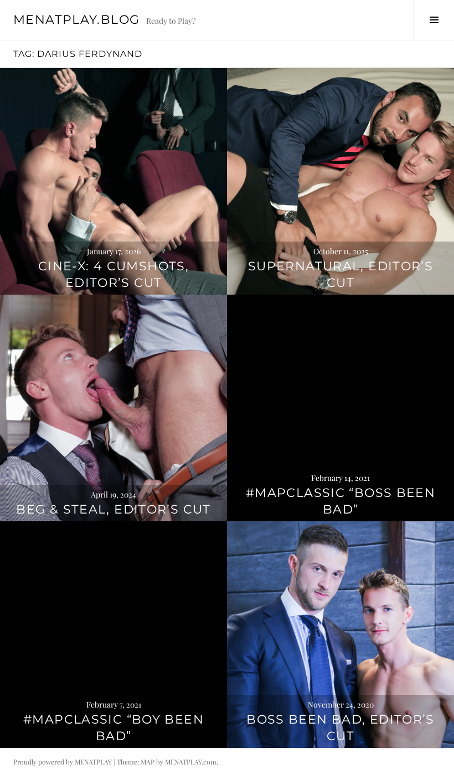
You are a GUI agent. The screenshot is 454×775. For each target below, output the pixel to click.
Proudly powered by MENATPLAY (62, 761)
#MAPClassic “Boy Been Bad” (113, 727)
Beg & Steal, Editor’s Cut (113, 509)
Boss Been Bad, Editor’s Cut (340, 727)
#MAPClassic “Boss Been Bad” (340, 501)
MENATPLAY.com (190, 761)
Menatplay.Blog (76, 19)
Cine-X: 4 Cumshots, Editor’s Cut (113, 274)
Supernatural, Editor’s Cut (340, 274)
